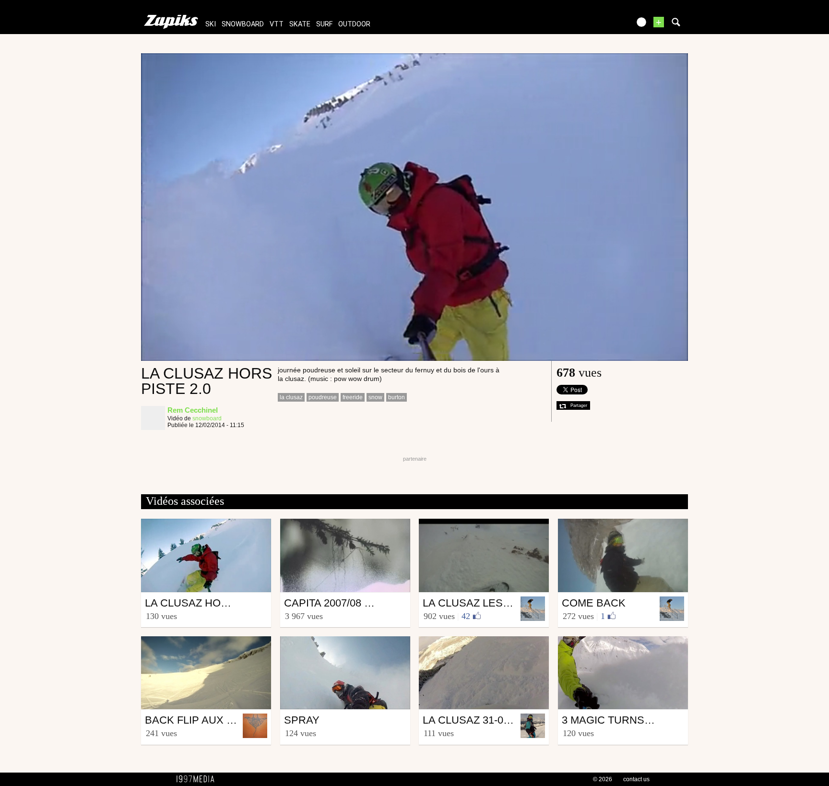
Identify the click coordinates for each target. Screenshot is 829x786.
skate (299, 24)
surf (324, 24)
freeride (353, 397)
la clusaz (291, 397)
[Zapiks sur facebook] (602, 25)
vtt (277, 24)
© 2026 (602, 779)
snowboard (243, 24)
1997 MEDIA (198, 779)
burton (396, 397)
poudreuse (322, 397)
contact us (636, 779)
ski (210, 24)
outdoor (354, 24)
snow (375, 397)
